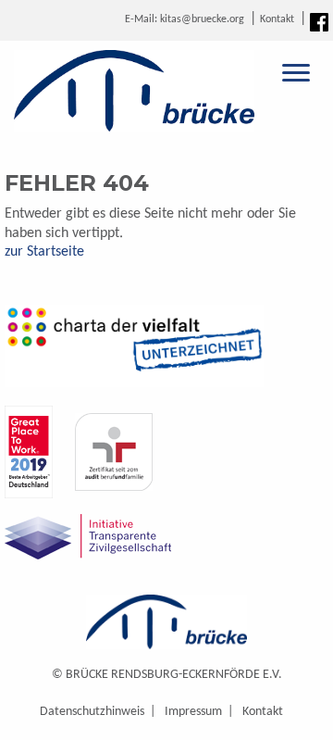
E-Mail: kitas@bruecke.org (184, 19)
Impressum (193, 712)
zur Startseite (44, 252)
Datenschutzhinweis (92, 712)
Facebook (319, 22)
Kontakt (277, 19)
